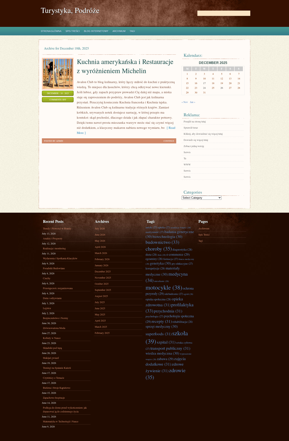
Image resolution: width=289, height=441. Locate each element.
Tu (185, 158)
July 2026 (100, 228)
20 (230, 83)
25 (213, 87)
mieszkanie (161, 281)
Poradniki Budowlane (54, 268)
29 (187, 92)
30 (196, 92)
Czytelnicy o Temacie (53, 377)
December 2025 (103, 271)
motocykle (164, 287)
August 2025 (101, 296)
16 (196, 83)
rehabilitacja (182, 322)
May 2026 (100, 240)
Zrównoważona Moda (54, 328)
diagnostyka (182, 249)
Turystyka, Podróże (70, 10)
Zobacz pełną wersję (194, 146)
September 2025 (103, 289)
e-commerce (178, 254)
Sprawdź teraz (191, 127)
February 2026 (102, 259)
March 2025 (101, 326)
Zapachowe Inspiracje (54, 397)
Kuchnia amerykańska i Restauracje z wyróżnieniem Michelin (125, 66)
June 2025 (100, 308)
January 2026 (101, 265)
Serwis (187, 152)
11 (213, 78)
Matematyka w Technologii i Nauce (60, 421)
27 (230, 87)
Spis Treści (73, 31)
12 (221, 78)
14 (239, 78)
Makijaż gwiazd (51, 357)
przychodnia (168, 310)
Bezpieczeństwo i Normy (55, 318)
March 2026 (101, 253)
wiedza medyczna (162, 353)
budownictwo (162, 242)
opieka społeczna (158, 299)
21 (239, 83)
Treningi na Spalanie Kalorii (57, 367)
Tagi (132, 31)
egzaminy (154, 259)
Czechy (46, 278)
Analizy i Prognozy (52, 238)
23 (196, 87)
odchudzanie (174, 294)
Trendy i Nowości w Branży (57, 228)
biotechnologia (167, 236)
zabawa (165, 358)
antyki (151, 227)
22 (187, 87)
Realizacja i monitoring (54, 248)
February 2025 (102, 332)
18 (213, 83)
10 (204, 78)
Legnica (47, 308)
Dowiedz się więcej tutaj (196, 139)
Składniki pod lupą (52, 347)
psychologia (154, 316)
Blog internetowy (96, 31)
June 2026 (100, 234)
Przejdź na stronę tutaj (195, 121)
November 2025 (103, 277)
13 (230, 78)
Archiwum (119, 31)
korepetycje (155, 268)
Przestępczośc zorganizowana (58, 288)
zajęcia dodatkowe (166, 361)
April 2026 (100, 246)
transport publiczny (170, 348)
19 (221, 83)
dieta (151, 254)
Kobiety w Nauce (52, 338)
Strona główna (51, 31)
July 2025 (100, 302)
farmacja (170, 259)
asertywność (155, 232)
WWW (187, 164)
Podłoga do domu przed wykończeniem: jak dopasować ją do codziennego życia (65, 409)
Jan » (192, 102)
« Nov (185, 102)
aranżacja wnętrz (181, 227)
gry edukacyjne (182, 263)
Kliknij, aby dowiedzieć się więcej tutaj (203, 133)
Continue (169, 140)
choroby (159, 248)
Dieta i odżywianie (52, 298)
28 (239, 87)
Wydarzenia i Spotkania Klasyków (60, 258)
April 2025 (100, 320)
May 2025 (100, 314)
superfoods (159, 333)
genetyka (160, 263)
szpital (166, 342)
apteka (164, 227)
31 (204, 92)
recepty (162, 321)
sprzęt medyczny (162, 326)
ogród (188, 294)
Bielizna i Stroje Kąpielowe (56, 387)
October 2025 (102, 283)
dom (162, 254)
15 (187, 83)
